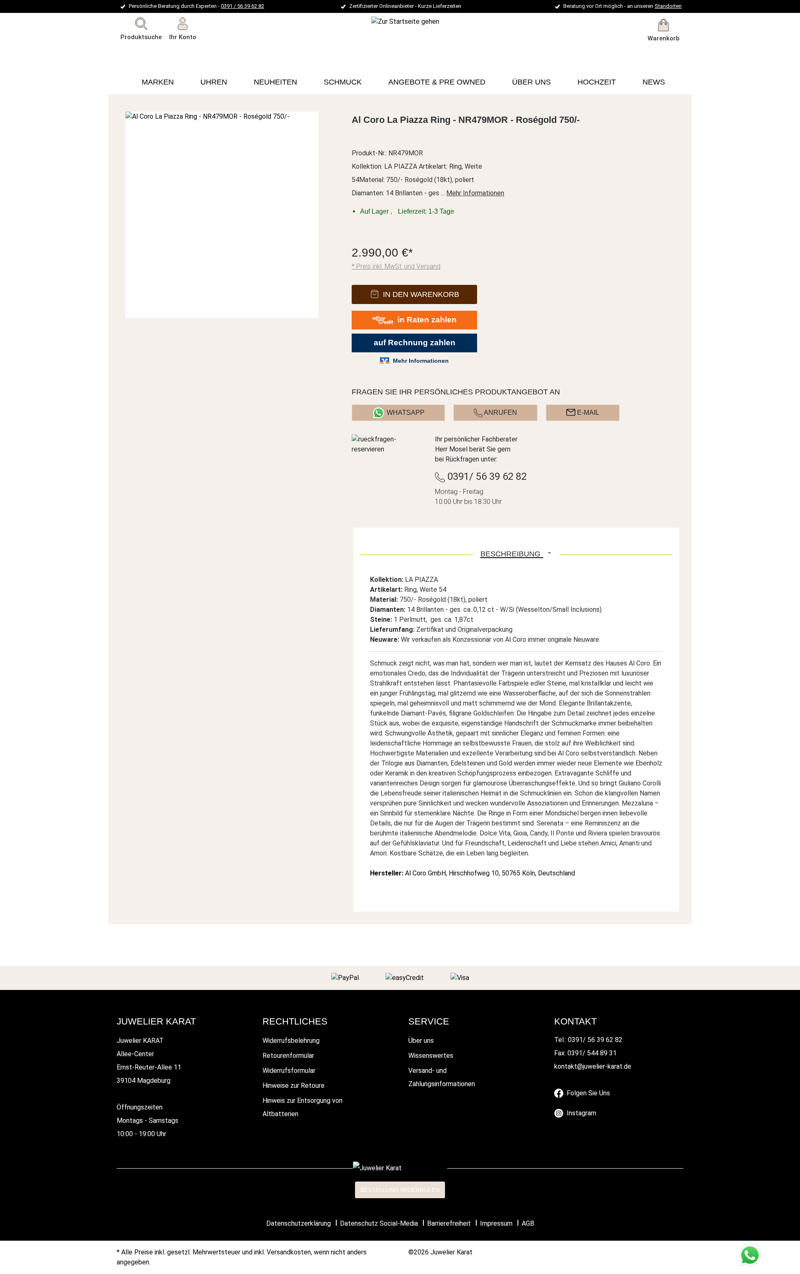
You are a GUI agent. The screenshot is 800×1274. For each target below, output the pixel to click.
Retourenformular (288, 1056)
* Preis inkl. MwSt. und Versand (396, 266)
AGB (528, 1223)
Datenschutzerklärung (298, 1223)
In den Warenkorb (421, 294)
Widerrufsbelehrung (291, 1041)
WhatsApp (406, 412)
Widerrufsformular (288, 1071)
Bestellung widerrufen (400, 1190)
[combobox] (153, 52)
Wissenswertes (430, 1056)
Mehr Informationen (475, 193)
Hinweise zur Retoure (293, 1086)
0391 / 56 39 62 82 (242, 6)
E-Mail (587, 412)
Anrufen (499, 412)
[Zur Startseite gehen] (382, 21)
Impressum (496, 1223)
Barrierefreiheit (449, 1223)
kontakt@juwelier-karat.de (592, 1066)
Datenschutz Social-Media (379, 1223)
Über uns (421, 1041)
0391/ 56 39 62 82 (486, 476)
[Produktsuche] (201, 52)
